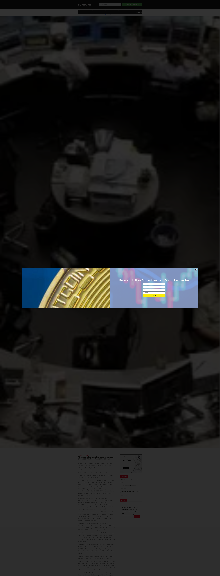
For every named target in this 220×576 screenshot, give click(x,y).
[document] (110, 288)
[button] (196, 269)
